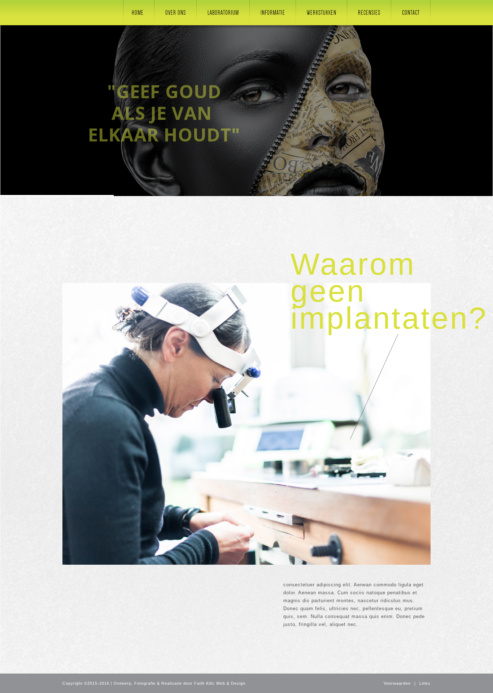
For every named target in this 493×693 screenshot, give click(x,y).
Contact (411, 12)
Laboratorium (223, 12)
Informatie (273, 12)
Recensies (369, 12)
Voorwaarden (397, 683)
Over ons (175, 12)
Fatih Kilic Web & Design (219, 683)
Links (425, 683)
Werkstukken (321, 12)
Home (138, 12)
